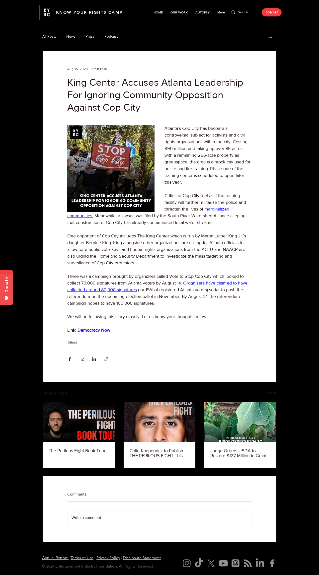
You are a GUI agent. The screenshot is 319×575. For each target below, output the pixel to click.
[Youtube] (223, 563)
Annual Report (55, 557)
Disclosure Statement (142, 557)
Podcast (111, 36)
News (71, 36)
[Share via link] (106, 359)
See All (271, 392)
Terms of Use (82, 557)
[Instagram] (186, 563)
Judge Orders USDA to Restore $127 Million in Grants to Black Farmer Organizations (239, 453)
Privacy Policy (108, 557)
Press (89, 36)
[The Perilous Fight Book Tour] (79, 422)
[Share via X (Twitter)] (82, 359)
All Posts (49, 36)
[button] (178, 12)
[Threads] (235, 563)
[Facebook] (272, 563)
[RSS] (247, 563)
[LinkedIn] (260, 563)
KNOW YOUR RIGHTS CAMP (89, 12)
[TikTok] (199, 563)
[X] (211, 563)
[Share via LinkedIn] (94, 359)
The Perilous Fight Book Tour (77, 450)
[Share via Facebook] (69, 359)
